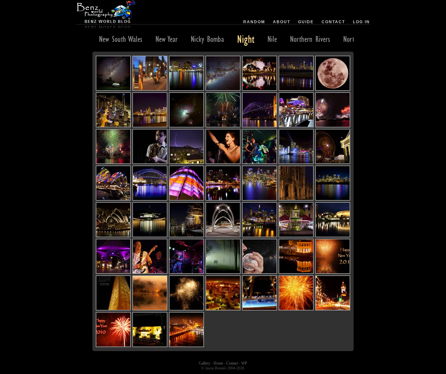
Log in (361, 22)
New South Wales (120, 39)
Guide (306, 22)
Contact (333, 22)
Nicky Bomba (207, 39)
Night (245, 39)
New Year (166, 39)
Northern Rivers (310, 39)
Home (218, 363)
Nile (272, 39)
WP (244, 363)
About (281, 22)
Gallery (204, 363)
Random (254, 22)
